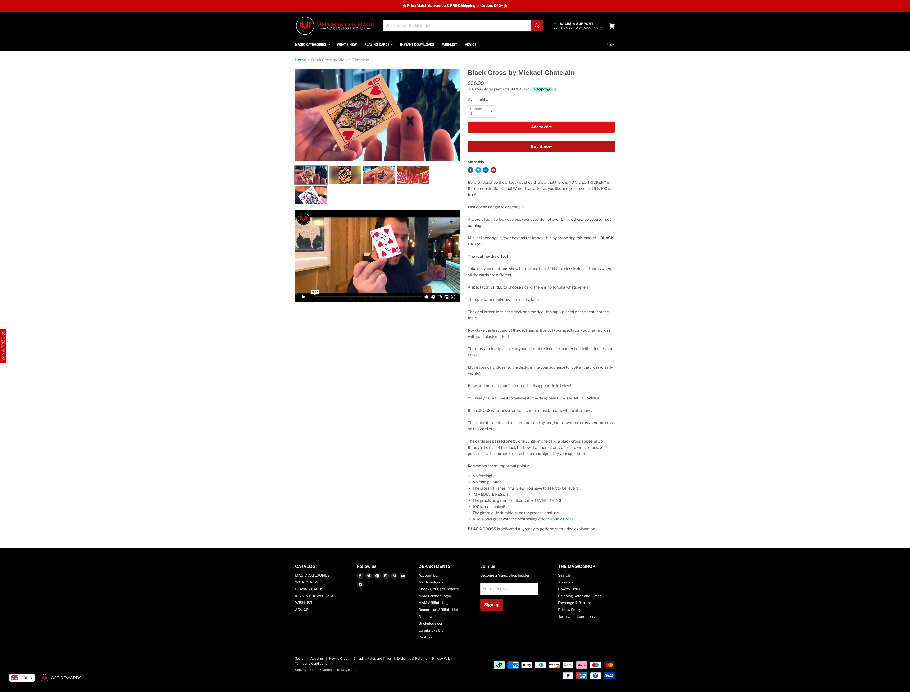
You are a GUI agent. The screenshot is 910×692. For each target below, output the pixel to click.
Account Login (431, 575)
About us (565, 582)
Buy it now (541, 146)
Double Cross (561, 519)
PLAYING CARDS (377, 44)
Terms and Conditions (576, 616)
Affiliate (425, 616)
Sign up (492, 604)
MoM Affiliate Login (435, 603)
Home (300, 60)
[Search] (537, 25)
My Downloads (431, 582)
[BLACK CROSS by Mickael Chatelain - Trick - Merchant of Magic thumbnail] (311, 175)
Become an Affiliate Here (439, 610)
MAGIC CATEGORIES (311, 44)
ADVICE (471, 44)
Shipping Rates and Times (580, 596)
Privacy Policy (569, 610)
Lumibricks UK (431, 630)
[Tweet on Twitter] (478, 170)
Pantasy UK (428, 637)
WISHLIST (449, 44)
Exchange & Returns (575, 603)
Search (564, 575)
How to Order (569, 589)
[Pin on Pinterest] (493, 170)
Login (610, 44)
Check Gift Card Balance (439, 589)
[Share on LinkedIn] (486, 170)
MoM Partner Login (435, 596)
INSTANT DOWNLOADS (417, 44)
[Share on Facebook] (470, 170)
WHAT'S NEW (347, 44)
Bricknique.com (432, 623)
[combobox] (457, 25)
